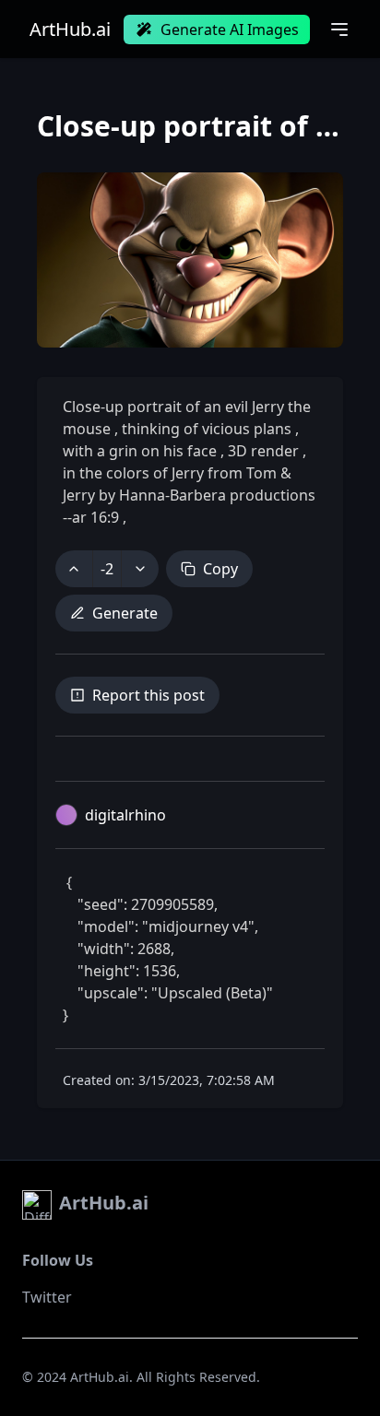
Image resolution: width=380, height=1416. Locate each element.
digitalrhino (125, 815)
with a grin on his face (141, 451)
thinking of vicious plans (206, 429)
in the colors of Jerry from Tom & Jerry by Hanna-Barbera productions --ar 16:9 (189, 495)
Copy (220, 569)
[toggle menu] (339, 29)
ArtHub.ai (70, 29)
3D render (263, 451)
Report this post (148, 695)
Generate (125, 613)
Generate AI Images (229, 29)
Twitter (47, 1297)
